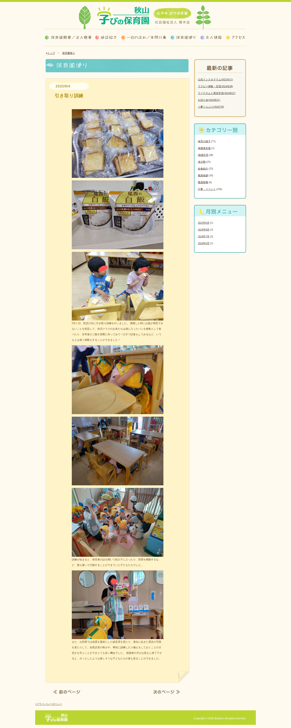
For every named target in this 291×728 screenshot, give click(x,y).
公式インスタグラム (215, 79)
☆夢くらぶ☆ (211, 106)
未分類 (202, 161)
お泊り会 (209, 100)
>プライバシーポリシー (48, 704)
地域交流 (203, 155)
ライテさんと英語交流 (216, 93)
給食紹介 (203, 168)
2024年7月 (203, 236)
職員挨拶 (203, 175)
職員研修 (203, 182)
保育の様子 (204, 141)
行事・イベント (207, 189)
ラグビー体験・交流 (215, 86)
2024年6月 (203, 243)
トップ (51, 53)
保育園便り (68, 53)
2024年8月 (203, 229)
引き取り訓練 (69, 95)
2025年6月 (203, 222)
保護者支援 (204, 148)
